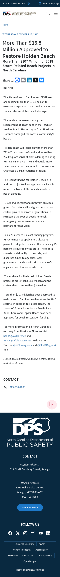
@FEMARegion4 (46, 345)
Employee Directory (24, 544)
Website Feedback (21, 549)
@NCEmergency (22, 345)
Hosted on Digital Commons (30, 569)
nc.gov (42, 544)
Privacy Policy (45, 555)
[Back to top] (52, 404)
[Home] (19, 10)
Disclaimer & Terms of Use (20, 555)
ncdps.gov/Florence (14, 336)
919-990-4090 (17, 387)
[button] (46, 13)
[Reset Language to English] (40, 3)
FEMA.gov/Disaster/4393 (17, 340)
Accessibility (42, 549)
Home (5, 24)
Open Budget (30, 561)
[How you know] (28, 3)
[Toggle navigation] (55, 13)
